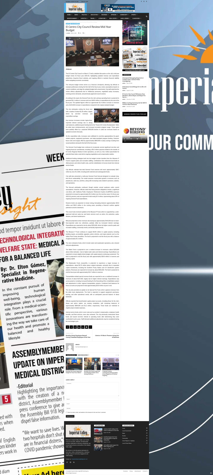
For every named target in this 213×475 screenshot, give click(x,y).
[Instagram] (144, 1)
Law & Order (124, 18)
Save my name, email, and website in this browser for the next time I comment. (87, 412)
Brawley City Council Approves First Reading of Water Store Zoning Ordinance (92, 372)
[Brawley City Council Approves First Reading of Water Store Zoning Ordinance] (92, 364)
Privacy (131, 471)
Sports (133, 14)
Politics (84, 14)
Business (104, 14)
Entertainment (72, 18)
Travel (92, 18)
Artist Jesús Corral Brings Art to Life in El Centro (134, 87)
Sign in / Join (84, 1)
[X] (147, 1)
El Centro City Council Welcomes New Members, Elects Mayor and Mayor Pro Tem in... (133, 95)
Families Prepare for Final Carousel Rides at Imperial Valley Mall (110, 438)
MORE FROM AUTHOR (83, 355)
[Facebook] (141, 1)
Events (124, 435)
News (76, 14)
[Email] (82, 327)
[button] (146, 16)
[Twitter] (71, 327)
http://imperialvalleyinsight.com (81, 346)
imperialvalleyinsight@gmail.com (79, 459)
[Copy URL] (90, 327)
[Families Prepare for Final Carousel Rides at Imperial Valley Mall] (98, 439)
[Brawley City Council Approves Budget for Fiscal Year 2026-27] (74, 364)
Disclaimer (125, 471)
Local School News (127, 443)
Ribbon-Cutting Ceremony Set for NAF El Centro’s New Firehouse (134, 103)
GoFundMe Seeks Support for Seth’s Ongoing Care (111, 445)
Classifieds (136, 18)
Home (69, 14)
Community (124, 14)
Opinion (113, 14)
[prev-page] (116, 355)
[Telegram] (86, 327)
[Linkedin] (79, 327)
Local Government (73, 22)
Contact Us (145, 471)
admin (68, 33)
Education (94, 14)
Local (123, 428)
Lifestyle (84, 18)
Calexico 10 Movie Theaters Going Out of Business (107, 336)
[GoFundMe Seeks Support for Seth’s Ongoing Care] (98, 447)
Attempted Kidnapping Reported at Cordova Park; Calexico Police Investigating (133, 79)
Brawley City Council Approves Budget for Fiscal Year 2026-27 (74, 371)
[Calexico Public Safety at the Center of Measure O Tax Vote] (98, 431)
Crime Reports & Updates (128, 440)
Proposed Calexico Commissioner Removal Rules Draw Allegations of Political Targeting (110, 373)
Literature (102, 18)
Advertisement (138, 471)
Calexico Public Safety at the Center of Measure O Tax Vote (111, 429)
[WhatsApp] (75, 327)
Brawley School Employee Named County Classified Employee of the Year (78, 336)
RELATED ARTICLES (71, 355)
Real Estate (113, 18)
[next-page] (118, 355)
